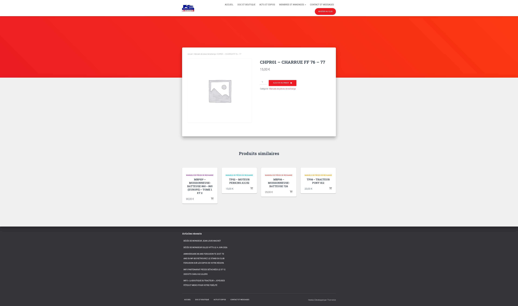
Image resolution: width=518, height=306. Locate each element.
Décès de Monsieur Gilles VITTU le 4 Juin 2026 (205, 247)
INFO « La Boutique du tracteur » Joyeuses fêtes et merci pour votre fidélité (204, 283)
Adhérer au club (325, 11)
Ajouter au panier (281, 83)
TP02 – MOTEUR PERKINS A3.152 (239, 181)
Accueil (229, 4)
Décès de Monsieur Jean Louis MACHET (202, 241)
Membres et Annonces (292, 4)
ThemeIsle (331, 300)
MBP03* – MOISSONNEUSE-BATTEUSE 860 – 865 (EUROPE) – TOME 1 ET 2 (199, 186)
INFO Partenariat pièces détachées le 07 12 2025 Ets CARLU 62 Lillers (204, 271)
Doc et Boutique (246, 4)
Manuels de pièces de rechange (205, 54)
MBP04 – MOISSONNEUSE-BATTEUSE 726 (279, 183)
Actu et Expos (267, 4)
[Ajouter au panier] (212, 199)
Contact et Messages (322, 4)
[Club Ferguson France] (188, 8)
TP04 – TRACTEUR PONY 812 (318, 181)
